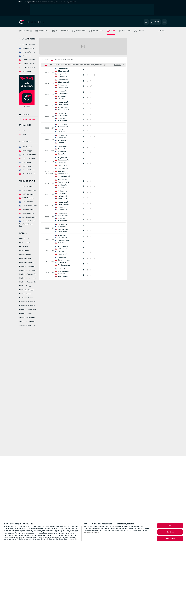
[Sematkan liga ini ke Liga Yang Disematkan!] (104, 65)
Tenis (45, 60)
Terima (170, 525)
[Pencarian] (146, 22)
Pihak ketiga (73, 539)
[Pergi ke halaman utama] (36, 22)
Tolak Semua (170, 532)
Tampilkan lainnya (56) (26, 225)
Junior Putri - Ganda (64, 60)
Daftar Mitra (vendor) (92, 532)
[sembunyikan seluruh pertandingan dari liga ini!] (123, 65)
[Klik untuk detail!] (83, 72)
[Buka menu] (164, 22)
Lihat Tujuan (169, 538)
